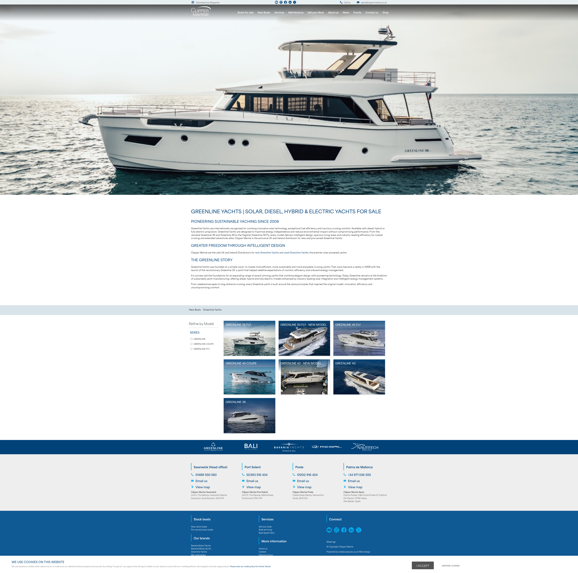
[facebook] (285, 3)
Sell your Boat (316, 12)
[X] (295, 3)
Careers (262, 551)
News (346, 12)
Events (357, 12)
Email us (201, 480)
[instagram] (281, 3)
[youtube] (276, 3)
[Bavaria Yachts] (289, 447)
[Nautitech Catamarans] (364, 447)
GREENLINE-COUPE (204, 344)
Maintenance (295, 12)
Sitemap (331, 541)
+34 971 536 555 (359, 474)
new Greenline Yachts (267, 252)
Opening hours (266, 554)
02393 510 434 (256, 474)
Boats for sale (245, 12)
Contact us (371, 12)
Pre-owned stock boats (202, 529)
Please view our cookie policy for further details (250, 566)
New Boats (264, 12)
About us (333, 12)
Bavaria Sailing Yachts (201, 548)
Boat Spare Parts (266, 532)
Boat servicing (265, 529)
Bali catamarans (198, 554)
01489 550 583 (206, 474)
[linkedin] (290, 3)
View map (203, 487)
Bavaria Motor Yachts (201, 545)
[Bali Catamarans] (251, 447)
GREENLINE (199, 339)
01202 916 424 (307, 474)
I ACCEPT (422, 566)
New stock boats (199, 526)
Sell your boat (265, 526)
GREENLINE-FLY (202, 349)
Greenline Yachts (212, 309)
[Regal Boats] (326, 447)
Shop (385, 12)
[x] (359, 531)
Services (279, 12)
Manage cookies (451, 565)
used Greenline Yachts (296, 252)
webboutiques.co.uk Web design (354, 551)
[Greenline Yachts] (213, 447)
